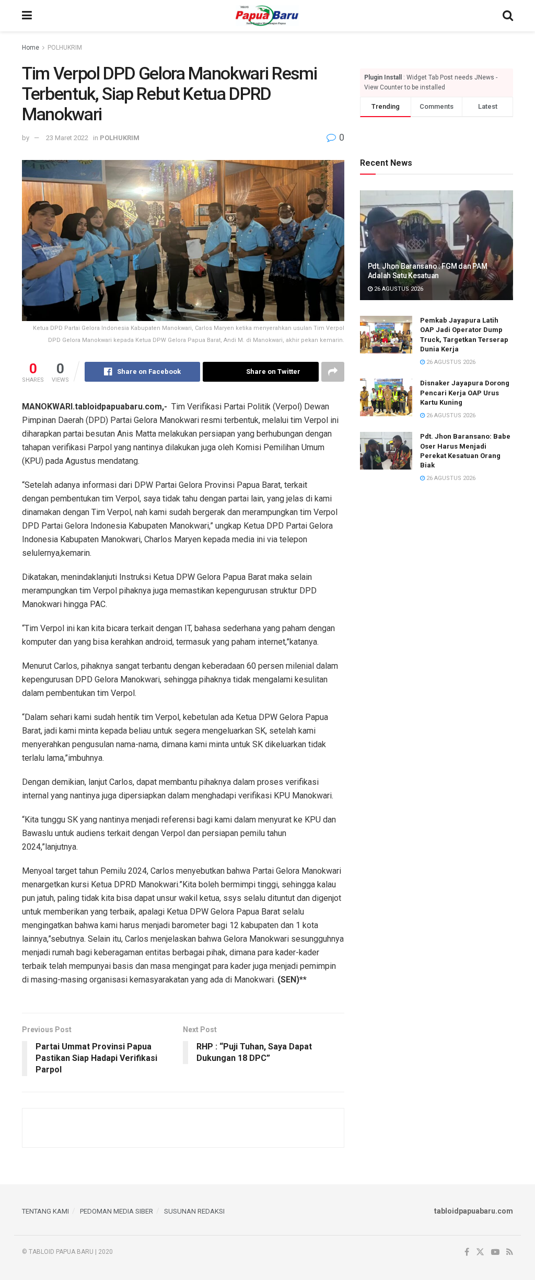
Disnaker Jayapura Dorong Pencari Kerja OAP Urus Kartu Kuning (464, 392)
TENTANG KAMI (45, 1211)
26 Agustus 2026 (398, 288)
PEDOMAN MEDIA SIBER (116, 1211)
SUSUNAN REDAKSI (194, 1211)
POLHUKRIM (65, 47)
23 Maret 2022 (67, 138)
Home (30, 47)
